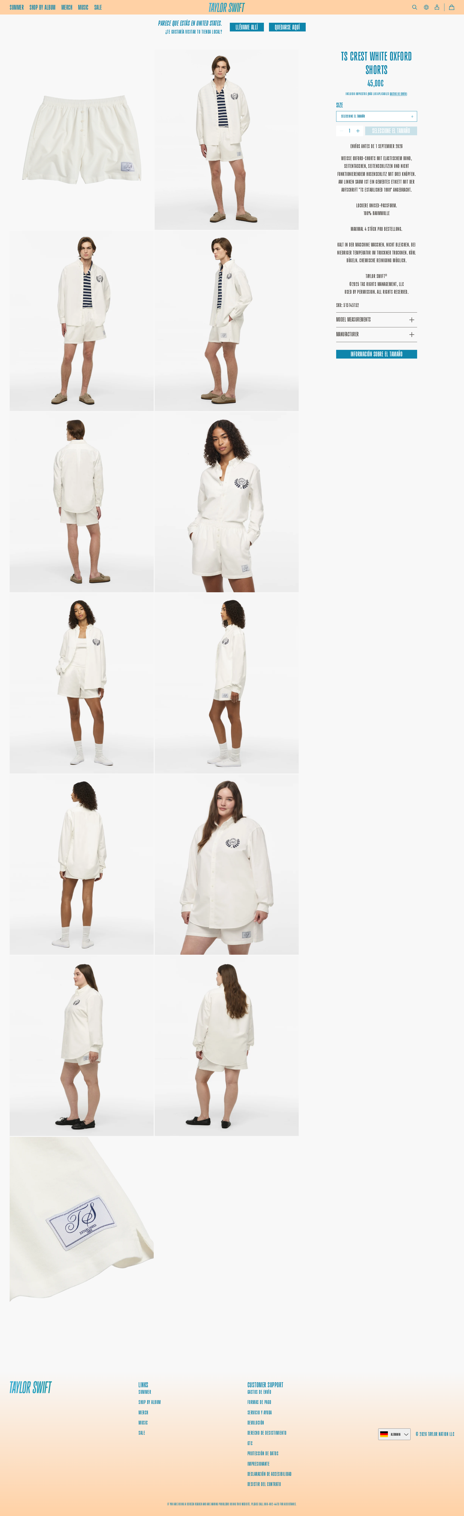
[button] (414, 7)
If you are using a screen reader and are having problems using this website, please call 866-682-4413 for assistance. (232, 1504)
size (339, 105)
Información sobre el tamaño (377, 354)
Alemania (396, 1434)
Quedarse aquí (287, 27)
